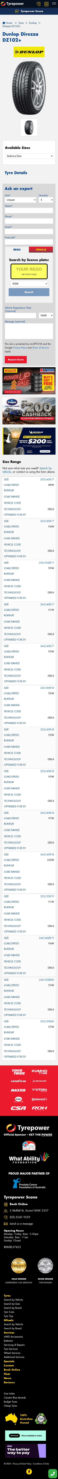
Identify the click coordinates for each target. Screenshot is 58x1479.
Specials (9, 1361)
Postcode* (10, 237)
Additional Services (14, 1357)
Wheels (8, 1320)
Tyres (7, 1295)
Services (9, 1332)
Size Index (9, 1393)
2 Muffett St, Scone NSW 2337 (29, 1210)
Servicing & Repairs (14, 1345)
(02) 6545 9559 (20, 1217)
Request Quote (16, 359)
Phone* (9, 216)
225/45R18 (47, 729)
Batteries (8, 1340)
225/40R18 (47, 688)
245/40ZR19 (46, 938)
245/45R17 (47, 646)
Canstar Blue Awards (15, 1397)
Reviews (9, 1382)
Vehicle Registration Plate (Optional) (18, 309)
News (7, 1378)
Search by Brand (12, 1308)
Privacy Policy (20, 347)
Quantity (43, 195)
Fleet (7, 1374)
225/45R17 (47, 521)
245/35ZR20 (46, 979)
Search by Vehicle (13, 1299)
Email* (8, 227)
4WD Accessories (13, 1336)
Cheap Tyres (10, 1405)
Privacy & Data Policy (22, 1463)
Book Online (12, 1369)
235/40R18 (47, 771)
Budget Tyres (10, 1401)
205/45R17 (47, 479)
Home (8, 23)
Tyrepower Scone (31, 11)
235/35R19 (47, 896)
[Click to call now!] (39, 4)
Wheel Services (12, 1353)
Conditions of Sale (41, 1463)
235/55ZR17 (46, 562)
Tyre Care (9, 1312)
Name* (9, 206)
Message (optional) (15, 321)
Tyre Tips (8, 1316)
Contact (9, 1365)
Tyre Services (11, 1349)
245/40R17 (47, 604)
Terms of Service (40, 347)
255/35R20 (47, 1021)
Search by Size (12, 1303)
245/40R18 (47, 813)
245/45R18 (47, 854)
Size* (8, 195)
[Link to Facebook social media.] (29, 1472)
